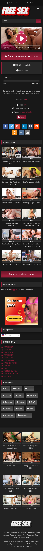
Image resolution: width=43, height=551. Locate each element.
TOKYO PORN (9, 360)
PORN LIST (8, 347)
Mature (21, 402)
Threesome (9, 415)
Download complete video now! (22, 56)
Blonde (30, 389)
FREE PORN (8, 358)
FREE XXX (7, 350)
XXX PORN (8, 352)
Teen (22, 117)
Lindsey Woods (26, 112)
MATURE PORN (10, 363)
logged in (15, 290)
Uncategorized (25, 415)
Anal (6, 389)
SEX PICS (7, 366)
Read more (20, 100)
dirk (25, 105)
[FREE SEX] (17, 12)
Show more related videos (21, 274)
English (7, 335)
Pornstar (8, 408)
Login (25, 3)
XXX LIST (7, 368)
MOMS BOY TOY (10, 371)
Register (32, 3)
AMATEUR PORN (10, 374)
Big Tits (17, 389)
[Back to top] (36, 544)
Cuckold (8, 395)
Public (20, 408)
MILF (33, 402)
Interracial (32, 395)
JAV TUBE (7, 376)
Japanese (8, 402)
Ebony (20, 395)
